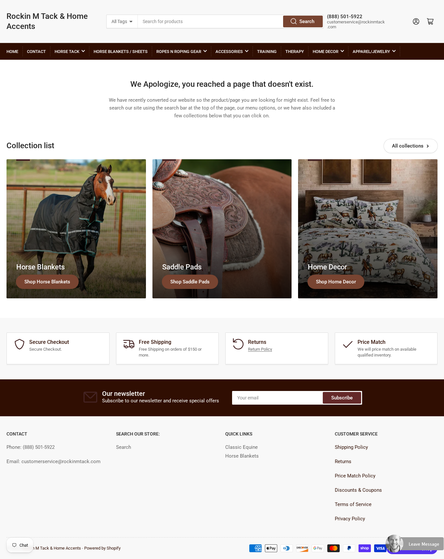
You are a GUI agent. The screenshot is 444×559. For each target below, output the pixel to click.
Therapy (294, 51)
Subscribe (342, 398)
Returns (343, 461)
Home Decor (325, 51)
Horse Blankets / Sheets (121, 51)
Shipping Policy (351, 447)
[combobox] (231, 21)
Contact (36, 51)
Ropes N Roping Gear (178, 51)
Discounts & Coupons (358, 490)
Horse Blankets (242, 456)
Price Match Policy (355, 476)
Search (306, 21)
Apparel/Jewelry (371, 51)
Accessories (229, 51)
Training (267, 51)
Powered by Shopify (102, 548)
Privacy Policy (350, 519)
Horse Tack (67, 51)
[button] (414, 546)
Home (12, 51)
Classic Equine (241, 447)
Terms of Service (353, 504)
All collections (408, 146)
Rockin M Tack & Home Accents (47, 21)
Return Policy (260, 349)
